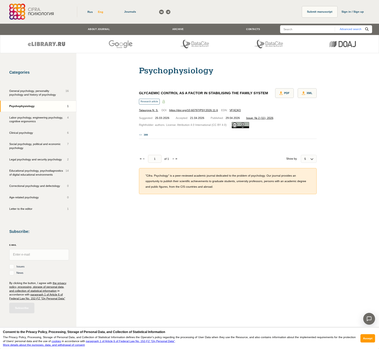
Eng (100, 11)
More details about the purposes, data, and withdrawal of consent (44, 344)
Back (143, 159)
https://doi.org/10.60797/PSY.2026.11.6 (193, 110)
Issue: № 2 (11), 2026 (259, 117)
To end (176, 159)
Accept (367, 338)
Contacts (253, 29)
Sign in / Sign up (352, 11)
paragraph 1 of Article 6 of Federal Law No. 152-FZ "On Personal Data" (130, 341)
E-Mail (12, 245)
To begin (140, 159)
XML (309, 93)
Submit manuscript (319, 11)
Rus (90, 11)
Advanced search (350, 29)
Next (173, 159)
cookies (56, 341)
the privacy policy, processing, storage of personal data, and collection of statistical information (37, 286)
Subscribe (22, 307)
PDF (287, 93)
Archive (178, 29)
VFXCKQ (235, 110)
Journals (130, 11)
